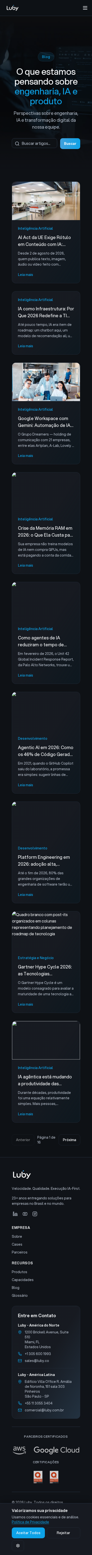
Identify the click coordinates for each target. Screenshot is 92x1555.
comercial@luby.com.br (44, 1410)
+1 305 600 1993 (38, 1353)
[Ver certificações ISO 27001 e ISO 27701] (46, 1477)
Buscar (70, 143)
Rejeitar (63, 1532)
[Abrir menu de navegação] (85, 8)
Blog (15, 1287)
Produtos (19, 1271)
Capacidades (23, 1279)
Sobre (17, 1236)
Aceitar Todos (28, 1532)
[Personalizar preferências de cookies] (18, 1545)
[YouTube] (25, 1213)
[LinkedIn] (15, 1213)
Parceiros (19, 1252)
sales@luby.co (37, 1360)
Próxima (69, 1139)
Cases (17, 1244)
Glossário (20, 1295)
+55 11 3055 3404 (39, 1403)
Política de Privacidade (30, 1522)
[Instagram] (34, 1213)
